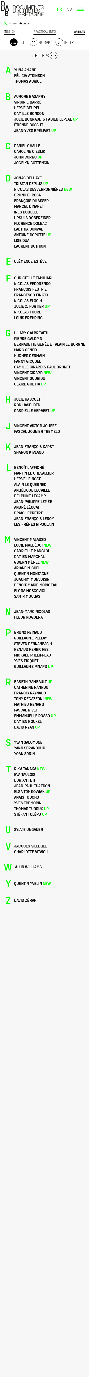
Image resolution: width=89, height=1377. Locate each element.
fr (59, 9)
